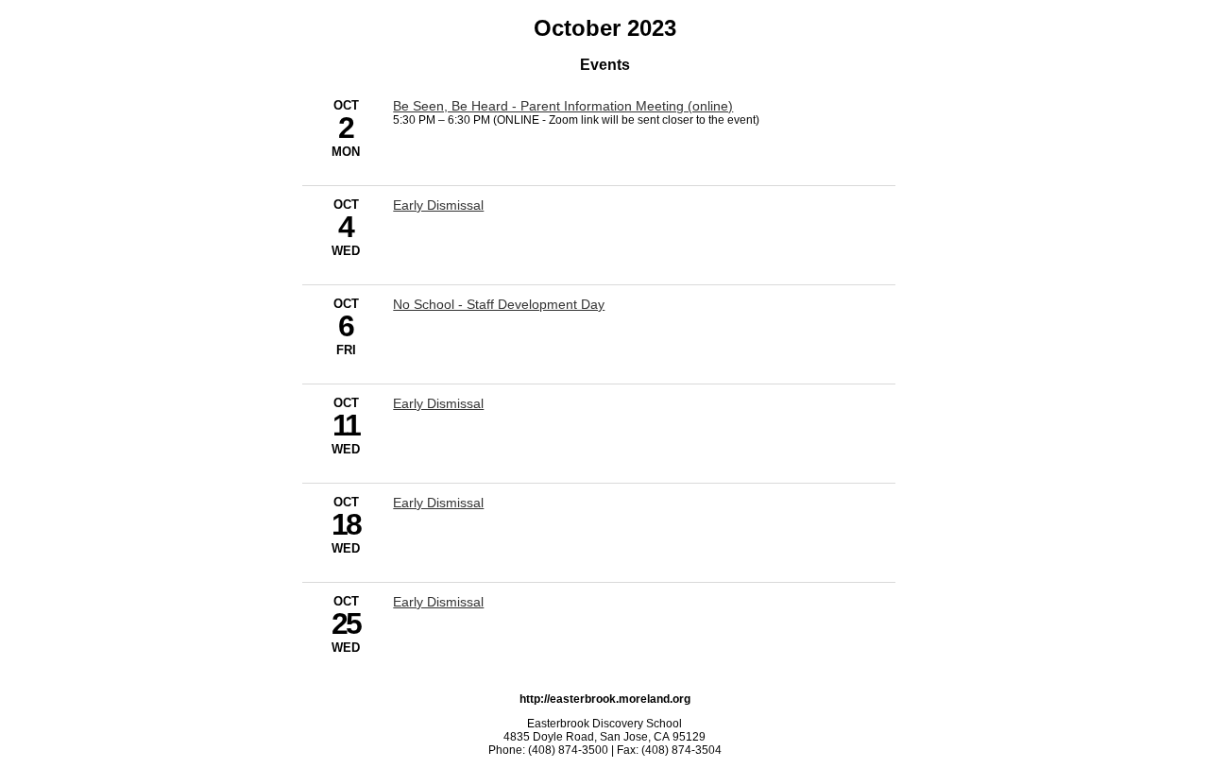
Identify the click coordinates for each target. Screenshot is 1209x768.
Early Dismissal (438, 205)
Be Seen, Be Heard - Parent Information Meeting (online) (563, 105)
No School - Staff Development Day (498, 304)
